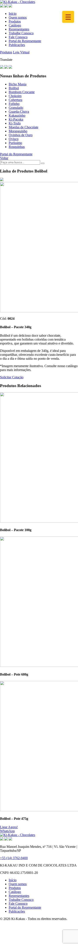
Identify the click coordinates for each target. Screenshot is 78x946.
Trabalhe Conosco (21, 33)
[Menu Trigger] (68, 17)
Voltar (4, 158)
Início (12, 13)
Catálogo (15, 25)
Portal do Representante (25, 41)
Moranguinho (18, 131)
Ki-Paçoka (16, 119)
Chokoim (15, 96)
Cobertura (15, 100)
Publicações (17, 45)
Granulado (16, 107)
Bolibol (14, 88)
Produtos (15, 21)
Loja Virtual (21, 52)
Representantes (19, 29)
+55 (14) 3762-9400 (14, 858)
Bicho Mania (17, 84)
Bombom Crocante (22, 92)
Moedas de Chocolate (23, 127)
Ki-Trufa (15, 123)
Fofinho (14, 104)
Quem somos (18, 17)
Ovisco (13, 139)
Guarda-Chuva (19, 111)
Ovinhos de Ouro (20, 135)
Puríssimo (15, 143)
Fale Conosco (18, 37)
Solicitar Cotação (11, 377)
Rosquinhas (17, 147)
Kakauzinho (17, 115)
